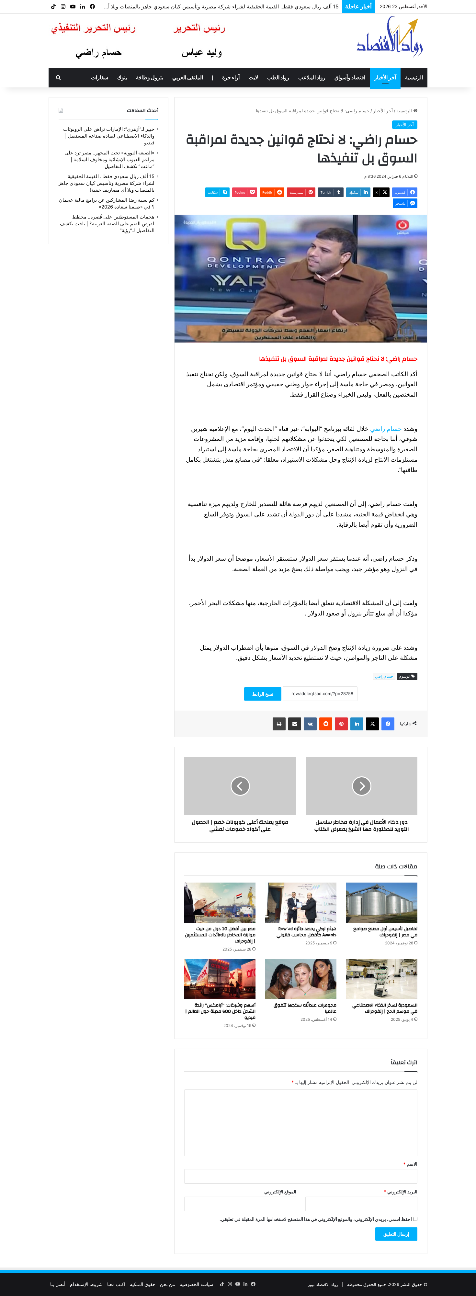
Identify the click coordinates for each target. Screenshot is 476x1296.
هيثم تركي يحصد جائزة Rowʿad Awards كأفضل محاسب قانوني (306, 932)
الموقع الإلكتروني (280, 1191)
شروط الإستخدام (86, 1284)
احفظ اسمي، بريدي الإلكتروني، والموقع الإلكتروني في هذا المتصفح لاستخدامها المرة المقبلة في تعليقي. (316, 1219)
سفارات (99, 77)
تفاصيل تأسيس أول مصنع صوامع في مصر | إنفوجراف (385, 932)
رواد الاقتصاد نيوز (323, 1284)
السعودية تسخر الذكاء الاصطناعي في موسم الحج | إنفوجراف (384, 1008)
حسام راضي (386, 429)
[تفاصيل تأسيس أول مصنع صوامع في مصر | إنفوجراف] (381, 903)
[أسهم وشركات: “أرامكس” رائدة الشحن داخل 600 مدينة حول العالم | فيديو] (219, 979)
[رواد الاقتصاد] (390, 36)
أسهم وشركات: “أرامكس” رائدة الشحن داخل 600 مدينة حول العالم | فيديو (220, 1011)
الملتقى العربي (187, 77)
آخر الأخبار (385, 77)
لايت (253, 77)
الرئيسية (414, 77)
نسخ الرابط (262, 694)
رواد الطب (278, 77)
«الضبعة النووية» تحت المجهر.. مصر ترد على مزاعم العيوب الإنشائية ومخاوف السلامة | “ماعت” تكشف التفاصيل (109, 159)
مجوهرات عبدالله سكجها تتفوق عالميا (305, 1008)
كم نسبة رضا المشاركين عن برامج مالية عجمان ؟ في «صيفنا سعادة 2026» (256, 7)
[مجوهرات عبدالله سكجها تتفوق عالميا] (300, 979)
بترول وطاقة (149, 77)
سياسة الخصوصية (196, 1284)
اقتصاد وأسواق (349, 77)
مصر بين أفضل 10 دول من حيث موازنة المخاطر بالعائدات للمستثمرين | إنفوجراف (220, 935)
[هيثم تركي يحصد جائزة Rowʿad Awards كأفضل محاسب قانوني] (300, 903)
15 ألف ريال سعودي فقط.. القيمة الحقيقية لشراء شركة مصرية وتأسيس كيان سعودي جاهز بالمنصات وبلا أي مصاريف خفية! (106, 183)
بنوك (122, 77)
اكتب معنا (116, 1284)
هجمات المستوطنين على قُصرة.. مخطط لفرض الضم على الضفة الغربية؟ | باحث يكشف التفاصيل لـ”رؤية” (107, 223)
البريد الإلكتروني (400, 1191)
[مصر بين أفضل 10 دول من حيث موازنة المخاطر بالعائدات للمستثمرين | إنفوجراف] (219, 903)
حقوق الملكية (142, 1284)
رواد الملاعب (311, 77)
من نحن (167, 1284)
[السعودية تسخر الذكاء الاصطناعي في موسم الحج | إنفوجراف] (381, 979)
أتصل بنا (57, 1284)
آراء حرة (231, 77)
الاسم (410, 1164)
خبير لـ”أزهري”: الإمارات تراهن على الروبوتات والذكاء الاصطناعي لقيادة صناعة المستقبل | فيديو (108, 136)
